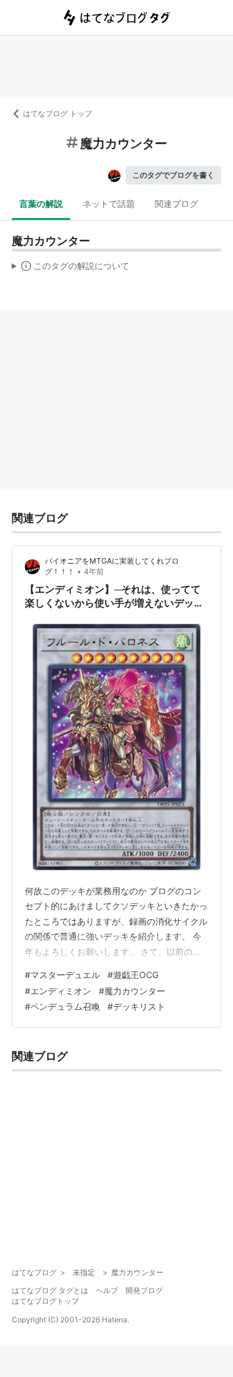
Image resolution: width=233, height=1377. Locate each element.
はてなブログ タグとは (50, 1290)
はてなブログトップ (45, 1301)
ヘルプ (107, 1290)
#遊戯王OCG (132, 974)
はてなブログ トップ (57, 113)
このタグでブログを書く (173, 175)
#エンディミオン (58, 991)
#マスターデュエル (62, 974)
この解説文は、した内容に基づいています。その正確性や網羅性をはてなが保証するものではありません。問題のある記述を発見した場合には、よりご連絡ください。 (70, 268)
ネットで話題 (109, 203)
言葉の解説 (41, 203)
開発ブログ (144, 1290)
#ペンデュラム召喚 (62, 1006)
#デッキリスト (136, 1006)
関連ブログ (176, 203)
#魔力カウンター (132, 991)
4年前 (94, 571)
